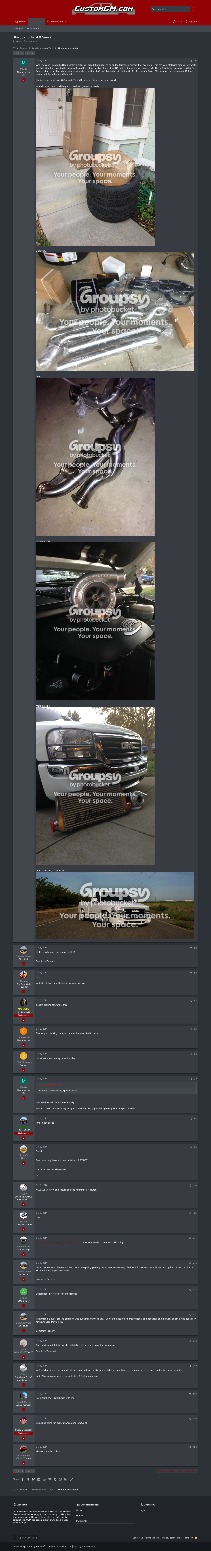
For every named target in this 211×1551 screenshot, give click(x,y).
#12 (195, 1238)
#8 (195, 1118)
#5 (195, 1029)
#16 (195, 1341)
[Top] (192, 1537)
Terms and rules (152, 1537)
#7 (195, 1079)
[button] (66, 21)
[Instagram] (197, 10)
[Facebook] (197, 7)
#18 (195, 1394)
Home (79, 1510)
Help (179, 1537)
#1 (195, 61)
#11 (195, 1213)
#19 (195, 1418)
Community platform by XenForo (42, 1546)
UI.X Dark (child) (29, 1537)
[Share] (191, 60)
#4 (195, 1000)
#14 (195, 1289)
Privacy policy (168, 1537)
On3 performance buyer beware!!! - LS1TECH (59, 1242)
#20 (195, 1447)
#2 (195, 948)
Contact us (81, 1521)
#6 (195, 1054)
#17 (195, 1366)
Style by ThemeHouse (84, 1546)
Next (29, 53)
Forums (79, 1515)
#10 (195, 1185)
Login (142, 1510)
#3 (195, 973)
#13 (195, 1263)
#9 (195, 1147)
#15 (195, 1314)
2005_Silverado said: (48, 1084)
